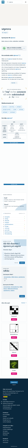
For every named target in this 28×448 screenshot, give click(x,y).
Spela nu (14, 319)
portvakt (7, 230)
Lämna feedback (7, 422)
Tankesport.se (18, 391)
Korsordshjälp (6, 414)
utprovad (5, 106)
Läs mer (22, 262)
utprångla (21, 109)
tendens (7, 222)
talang (6, 218)
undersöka (15, 41)
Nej (13, 97)
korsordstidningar (11, 393)
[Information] (20, 55)
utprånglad (5, 112)
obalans (12, 290)
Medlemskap (6, 433)
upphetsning (21, 277)
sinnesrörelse (7, 277)
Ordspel (5, 416)
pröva (10, 41)
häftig (12, 277)
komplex (7, 216)
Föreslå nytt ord (7, 420)
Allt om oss (5, 440)
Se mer (23, 302)
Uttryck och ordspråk (8, 418)
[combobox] (15, 2)
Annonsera (5, 442)
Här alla (16, 262)
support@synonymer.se (8, 401)
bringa (6, 226)
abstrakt (7, 220)
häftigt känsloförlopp (12, 288)
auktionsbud (18, 94)
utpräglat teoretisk (7, 109)
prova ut (7, 41)
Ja (9, 97)
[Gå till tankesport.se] (14, 397)
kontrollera (21, 41)
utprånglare (12, 112)
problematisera (9, 224)
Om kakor (5, 431)
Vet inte (17, 97)
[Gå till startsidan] (3, 2)
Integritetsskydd (7, 427)
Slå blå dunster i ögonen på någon (12, 244)
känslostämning (15, 286)
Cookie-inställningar (8, 429)
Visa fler (13, 82)
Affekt (6, 271)
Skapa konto (14, 382)
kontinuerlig (8, 232)
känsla (16, 277)
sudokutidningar (7, 394)
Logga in (14, 384)
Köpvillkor (5, 435)
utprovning (11, 106)
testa (3, 41)
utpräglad (19, 106)
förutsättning (8, 233)
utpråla (14, 109)
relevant (7, 228)
